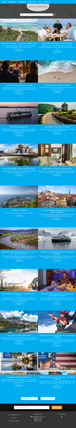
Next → (52, 398)
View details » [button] (19, 50)
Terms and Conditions (14, 420)
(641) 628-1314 (38, 418)
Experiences (12, 2)
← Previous (25, 398)
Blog (39, 2)
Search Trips (32, 2)
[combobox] (31, 407)
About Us (14, 417)
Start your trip (57, 407)
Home (4, 2)
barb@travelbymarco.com (38, 416)
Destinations (22, 2)
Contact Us (47, 2)
